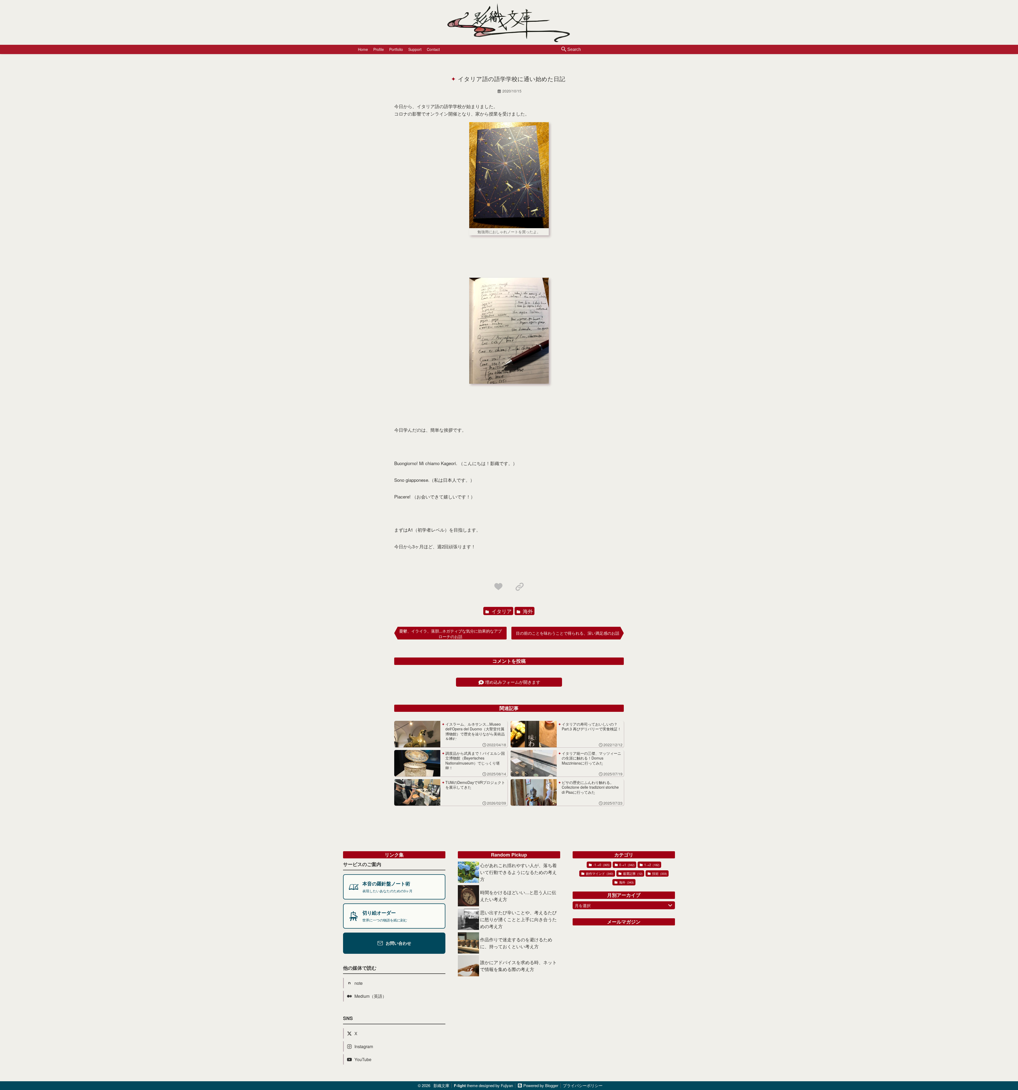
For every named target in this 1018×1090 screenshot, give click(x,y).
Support (415, 49)
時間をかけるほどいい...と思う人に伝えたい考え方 (518, 895)
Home (363, 49)
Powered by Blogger (540, 1085)
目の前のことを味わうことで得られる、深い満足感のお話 (567, 633)
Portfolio (396, 49)
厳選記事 (632, 873)
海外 (527, 611)
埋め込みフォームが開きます (512, 682)
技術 (659, 873)
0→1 (626, 864)
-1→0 (601, 864)
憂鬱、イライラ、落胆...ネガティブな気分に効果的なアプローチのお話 (450, 633)
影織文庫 (441, 1085)
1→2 (651, 864)
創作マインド (599, 873)
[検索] (563, 49)
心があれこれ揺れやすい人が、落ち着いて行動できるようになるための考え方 (518, 872)
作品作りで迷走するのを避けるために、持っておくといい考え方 (516, 943)
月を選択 (583, 905)
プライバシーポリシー (583, 1085)
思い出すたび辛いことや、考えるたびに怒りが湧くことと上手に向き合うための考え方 (518, 919)
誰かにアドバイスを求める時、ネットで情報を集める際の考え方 (518, 965)
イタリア (501, 611)
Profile (378, 49)
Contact (433, 49)
